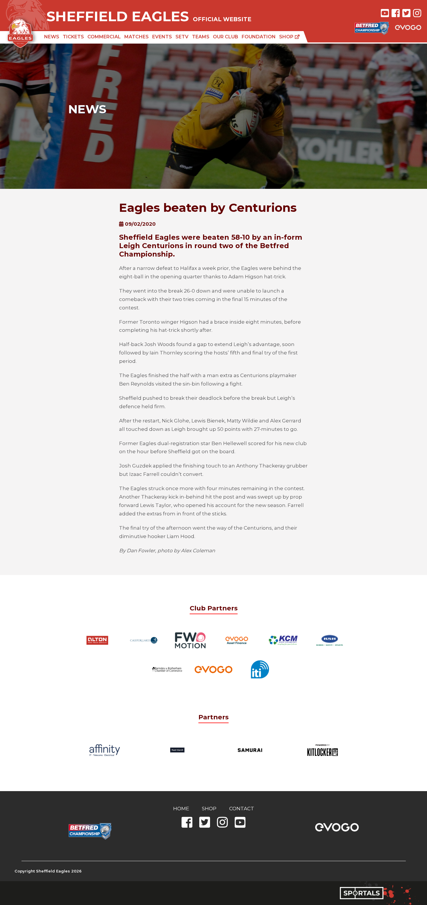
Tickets (73, 37)
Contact (241, 808)
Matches (136, 37)
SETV (182, 37)
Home (181, 808)
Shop (287, 37)
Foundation (259, 37)
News (51, 37)
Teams (200, 37)
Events (162, 37)
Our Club (225, 37)
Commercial (104, 37)
